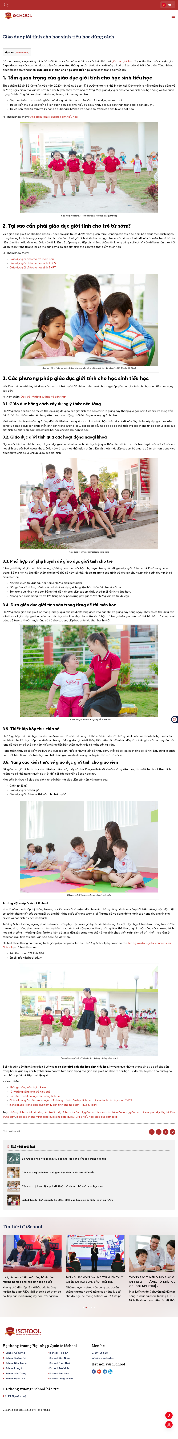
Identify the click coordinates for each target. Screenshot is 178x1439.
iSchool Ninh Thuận (60, 1363)
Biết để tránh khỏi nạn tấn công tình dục (35, 1096)
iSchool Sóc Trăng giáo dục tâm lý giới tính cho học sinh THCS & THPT (54, 1104)
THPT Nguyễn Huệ (15, 1396)
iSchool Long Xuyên (61, 1378)
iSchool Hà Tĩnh (58, 1352)
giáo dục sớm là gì (106, 1116)
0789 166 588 (100, 1352)
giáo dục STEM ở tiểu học (77, 1116)
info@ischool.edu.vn (103, 1358)
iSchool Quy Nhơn (59, 1358)
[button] (83, 1307)
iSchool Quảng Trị (15, 1358)
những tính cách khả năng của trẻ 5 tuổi (35, 1112)
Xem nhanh (22, 52)
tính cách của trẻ (72, 1112)
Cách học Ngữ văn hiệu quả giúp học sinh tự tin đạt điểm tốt (58, 1172)
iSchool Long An (14, 1368)
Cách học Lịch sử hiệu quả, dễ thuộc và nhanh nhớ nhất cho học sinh (62, 1186)
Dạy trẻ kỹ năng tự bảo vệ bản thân (43, 396)
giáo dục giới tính (122, 61)
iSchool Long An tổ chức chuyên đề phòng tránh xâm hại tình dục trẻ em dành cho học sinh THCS (71, 1100)
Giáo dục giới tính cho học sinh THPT (33, 267)
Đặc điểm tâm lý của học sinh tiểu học (53, 116)
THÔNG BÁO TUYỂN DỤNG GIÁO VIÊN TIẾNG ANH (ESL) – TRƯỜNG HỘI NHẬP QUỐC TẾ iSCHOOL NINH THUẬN (95, 1282)
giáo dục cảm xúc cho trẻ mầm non (106, 1112)
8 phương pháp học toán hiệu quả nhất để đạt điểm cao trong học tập (64, 1158)
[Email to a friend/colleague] (158, 1132)
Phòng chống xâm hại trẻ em (28, 1087)
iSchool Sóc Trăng (15, 1373)
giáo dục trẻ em (139, 1112)
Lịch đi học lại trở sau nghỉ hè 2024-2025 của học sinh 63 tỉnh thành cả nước (67, 1199)
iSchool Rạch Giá (15, 1378)
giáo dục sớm (51, 1116)
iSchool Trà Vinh (59, 1368)
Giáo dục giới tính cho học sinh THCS (33, 263)
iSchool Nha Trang (16, 1363)
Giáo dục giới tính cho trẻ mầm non (32, 259)
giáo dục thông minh (29, 1116)
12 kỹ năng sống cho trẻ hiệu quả (30, 1091)
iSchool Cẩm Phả (15, 1352)
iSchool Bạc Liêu (59, 1373)
